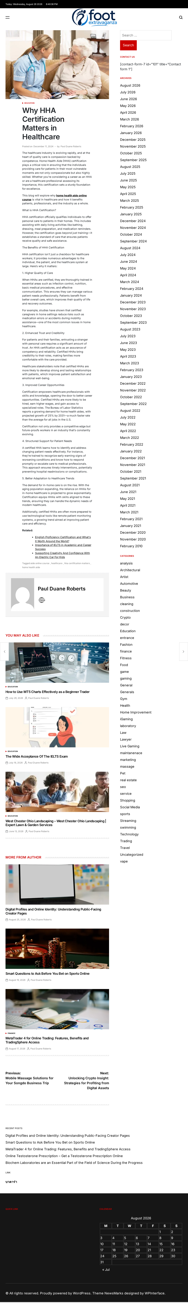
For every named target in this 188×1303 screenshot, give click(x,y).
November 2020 (133, 539)
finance (11, 1033)
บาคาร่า (11, 1182)
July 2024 (128, 255)
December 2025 (133, 140)
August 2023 (130, 329)
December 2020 (133, 532)
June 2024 (128, 261)
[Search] (180, 17)
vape (124, 861)
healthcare (56, 563)
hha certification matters (77, 563)
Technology (129, 834)
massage (127, 766)
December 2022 (133, 383)
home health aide (31, 567)
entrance (127, 638)
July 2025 (127, 173)
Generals (127, 692)
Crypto (125, 617)
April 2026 (128, 112)
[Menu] (8, 17)
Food (124, 665)
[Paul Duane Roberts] (22, 594)
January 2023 (131, 377)
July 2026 (127, 92)
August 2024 (130, 248)
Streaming (128, 821)
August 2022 (130, 410)
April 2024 (128, 275)
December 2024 (133, 221)
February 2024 (131, 289)
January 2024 (131, 295)
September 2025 (133, 160)
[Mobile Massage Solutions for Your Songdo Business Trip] (4, 651)
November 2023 (133, 309)
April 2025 (128, 194)
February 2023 (131, 370)
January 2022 (131, 451)
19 (125, 1250)
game (124, 672)
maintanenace (131, 753)
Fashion (126, 644)
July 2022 (127, 417)
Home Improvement (135, 712)
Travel (125, 848)
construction (130, 611)
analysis (126, 563)
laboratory (128, 726)
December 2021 (132, 458)
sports (125, 814)
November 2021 (132, 465)
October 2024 (131, 234)
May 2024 (128, 268)
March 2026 (129, 119)
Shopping (127, 800)
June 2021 (128, 492)
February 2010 (131, 546)
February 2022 (131, 444)
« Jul (106, 1270)
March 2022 (129, 438)
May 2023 (128, 350)
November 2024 (133, 228)
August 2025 (130, 167)
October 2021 (130, 471)
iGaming (126, 719)
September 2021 (133, 478)
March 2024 (129, 282)
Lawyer (126, 739)
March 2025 (129, 200)
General (126, 685)
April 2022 (128, 431)
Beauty (125, 590)
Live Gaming (129, 746)
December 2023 (133, 302)
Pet (122, 773)
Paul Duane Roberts (71, 146)
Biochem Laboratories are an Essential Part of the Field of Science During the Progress (74, 1163)
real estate (128, 780)
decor (124, 624)
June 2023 (128, 343)
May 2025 (128, 187)
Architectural (130, 570)
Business (127, 597)
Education (29, 103)
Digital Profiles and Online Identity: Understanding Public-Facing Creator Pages (68, 1135)
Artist (124, 577)
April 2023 (128, 356)
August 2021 (130, 485)
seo (123, 787)
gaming (126, 678)
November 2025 (133, 146)
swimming (128, 827)
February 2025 (131, 207)
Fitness (126, 658)
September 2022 (133, 404)
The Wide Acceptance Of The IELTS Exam (37, 756)
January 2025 (131, 214)
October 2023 (131, 316)
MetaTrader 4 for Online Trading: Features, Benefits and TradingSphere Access (68, 1149)
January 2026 (131, 133)
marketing (128, 760)
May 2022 (128, 424)
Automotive (129, 583)
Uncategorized (131, 854)
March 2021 (129, 512)
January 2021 (130, 526)
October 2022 (131, 397)
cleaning (126, 604)
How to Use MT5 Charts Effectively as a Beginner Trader (47, 692)
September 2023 (133, 322)
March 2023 (129, 363)
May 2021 (127, 499)
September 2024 (133, 241)
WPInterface (154, 1293)
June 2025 (128, 180)
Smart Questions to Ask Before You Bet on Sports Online (47, 973)
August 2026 (130, 85)
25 (114, 1256)
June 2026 (128, 99)
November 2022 (133, 390)
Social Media (130, 807)
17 (101, 1250)
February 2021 (131, 519)
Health (125, 705)
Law (123, 733)
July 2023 (127, 336)
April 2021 (127, 505)
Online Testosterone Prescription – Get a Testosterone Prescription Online (64, 1156)
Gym (123, 699)
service (126, 793)
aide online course (39, 563)
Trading (126, 841)
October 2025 (131, 153)
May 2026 (128, 106)
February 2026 (131, 126)
